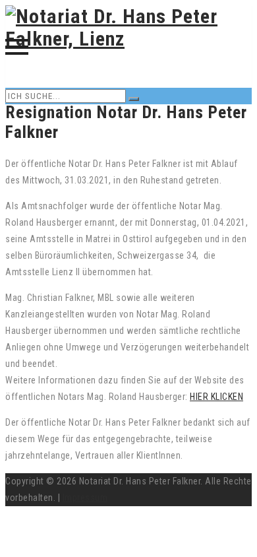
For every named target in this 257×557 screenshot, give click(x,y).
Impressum (85, 497)
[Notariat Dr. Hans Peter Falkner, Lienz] (128, 38)
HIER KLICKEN (216, 396)
